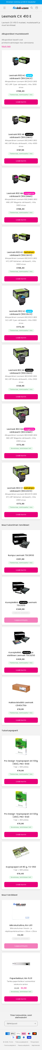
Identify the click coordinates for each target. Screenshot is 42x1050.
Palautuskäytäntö (24, 1045)
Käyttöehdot (36, 1045)
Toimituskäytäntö (10, 1045)
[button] (4, 7)
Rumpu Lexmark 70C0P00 (21, 555)
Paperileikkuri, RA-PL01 (21, 978)
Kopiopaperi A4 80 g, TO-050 (21, 867)
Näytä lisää (6, 46)
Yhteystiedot (34, 1042)
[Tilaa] (34, 1023)
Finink (11, 1042)
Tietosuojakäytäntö (21, 1042)
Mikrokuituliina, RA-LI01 (21, 925)
